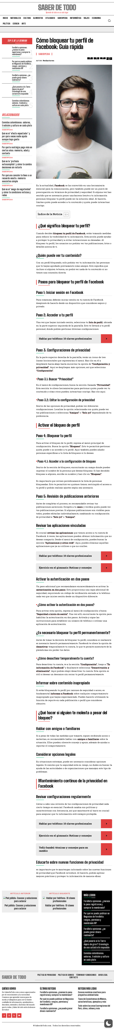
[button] (109, 20)
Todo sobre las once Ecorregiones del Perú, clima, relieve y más (94, 1007)
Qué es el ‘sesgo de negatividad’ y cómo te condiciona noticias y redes (16, 192)
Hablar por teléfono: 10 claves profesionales (59, 907)
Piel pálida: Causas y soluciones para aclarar (20, 907)
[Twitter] (96, 60)
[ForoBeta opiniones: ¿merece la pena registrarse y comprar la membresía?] (6, 50)
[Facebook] (90, 60)
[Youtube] (19, 1015)
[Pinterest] (103, 60)
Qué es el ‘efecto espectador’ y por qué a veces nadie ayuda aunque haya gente (16, 136)
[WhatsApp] (109, 60)
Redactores (48, 61)
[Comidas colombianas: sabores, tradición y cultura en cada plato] (6, 103)
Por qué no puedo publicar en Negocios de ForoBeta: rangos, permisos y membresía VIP (22, 65)
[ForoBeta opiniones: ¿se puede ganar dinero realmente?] (6, 77)
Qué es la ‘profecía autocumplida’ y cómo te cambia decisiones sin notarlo (17, 164)
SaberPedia (7, 130)
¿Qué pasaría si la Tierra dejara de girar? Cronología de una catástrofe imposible (21, 90)
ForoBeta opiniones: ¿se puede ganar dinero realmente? (21, 77)
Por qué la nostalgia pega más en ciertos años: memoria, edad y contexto (17, 150)
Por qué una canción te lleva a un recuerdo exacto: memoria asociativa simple (17, 178)
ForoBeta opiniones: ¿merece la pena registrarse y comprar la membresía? (21, 51)
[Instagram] (9, 1015)
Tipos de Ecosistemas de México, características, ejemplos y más (92, 1000)
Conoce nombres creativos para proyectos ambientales (92, 993)
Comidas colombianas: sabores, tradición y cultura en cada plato (21, 102)
